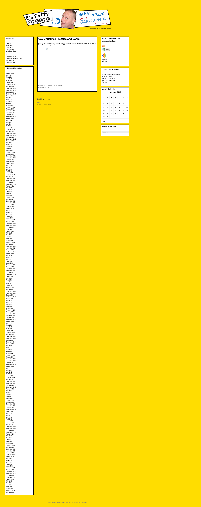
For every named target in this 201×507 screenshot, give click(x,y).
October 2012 (10, 385)
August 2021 (10, 186)
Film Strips (9, 47)
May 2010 (9, 440)
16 (103, 110)
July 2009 (9, 458)
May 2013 (9, 372)
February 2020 (10, 220)
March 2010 (9, 443)
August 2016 (10, 299)
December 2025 (10, 88)
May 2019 (9, 237)
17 (107, 110)
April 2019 (9, 238)
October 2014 (10, 340)
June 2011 (9, 415)
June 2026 (9, 77)
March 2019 (9, 240)
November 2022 (10, 158)
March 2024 (9, 128)
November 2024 (10, 113)
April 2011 (9, 419)
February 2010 (10, 445)
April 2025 (9, 103)
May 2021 (9, 191)
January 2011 (10, 424)
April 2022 (9, 171)
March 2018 (9, 263)
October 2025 (10, 92)
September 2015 (11, 319)
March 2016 (9, 308)
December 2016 (10, 291)
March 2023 (9, 150)
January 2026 (10, 86)
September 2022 (11, 161)
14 (123, 107)
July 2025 (9, 98)
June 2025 (9, 99)
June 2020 (9, 212)
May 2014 (9, 349)
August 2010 (10, 434)
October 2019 (10, 227)
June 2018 (9, 257)
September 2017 (11, 274)
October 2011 (10, 408)
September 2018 (11, 252)
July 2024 (9, 120)
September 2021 (11, 184)
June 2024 (9, 122)
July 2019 (9, 233)
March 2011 (9, 421)
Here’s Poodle (10, 49)
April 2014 (9, 351)
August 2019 (10, 231)
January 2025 (10, 109)
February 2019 (10, 242)
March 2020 (9, 218)
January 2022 (10, 176)
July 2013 (9, 368)
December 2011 (10, 404)
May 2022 (9, 169)
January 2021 (10, 199)
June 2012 (9, 393)
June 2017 (9, 280)
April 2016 (9, 306)
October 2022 (10, 160)
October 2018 (10, 250)
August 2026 (10, 73)
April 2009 (9, 464)
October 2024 (10, 114)
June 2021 (9, 190)
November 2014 (10, 338)
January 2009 (10, 470)
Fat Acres (9, 45)
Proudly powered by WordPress (56, 502)
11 (111, 107)
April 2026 (9, 81)
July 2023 (9, 143)
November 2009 (10, 451)
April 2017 (9, 284)
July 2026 (9, 75)
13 (119, 107)
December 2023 (10, 133)
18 (111, 110)
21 (123, 110)
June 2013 (9, 370)
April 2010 (9, 441)
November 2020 (10, 203)
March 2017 (9, 285)
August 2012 (10, 389)
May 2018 (9, 259)
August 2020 (10, 208)
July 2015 (9, 323)
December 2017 (10, 269)
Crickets (47, 87)
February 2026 (10, 84)
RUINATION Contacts (108, 78)
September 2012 (11, 387)
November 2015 (10, 315)
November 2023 (10, 135)
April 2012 (9, 396)
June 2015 (9, 325)
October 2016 (10, 295)
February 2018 (10, 265)
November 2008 (10, 473)
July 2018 (9, 255)
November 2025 (10, 90)
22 (127, 110)
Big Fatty (60, 85)
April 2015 (9, 329)
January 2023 (10, 154)
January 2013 (10, 379)
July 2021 (9, 188)
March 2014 (9, 353)
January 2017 (10, 289)
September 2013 (11, 364)
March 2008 (9, 488)
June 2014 (9, 347)
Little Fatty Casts (11, 51)
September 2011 (11, 409)
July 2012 (9, 391)
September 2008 (11, 477)
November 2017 (10, 270)
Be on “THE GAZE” (107, 76)
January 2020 (10, 222)
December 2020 (10, 201)
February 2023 (10, 152)
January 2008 (10, 492)
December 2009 (10, 449)
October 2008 (10, 475)
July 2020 (9, 210)
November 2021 (10, 180)
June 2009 (9, 460)
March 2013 (9, 376)
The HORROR (10, 60)
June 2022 (9, 167)
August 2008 (10, 479)
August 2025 (10, 96)
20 (119, 110)
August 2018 (10, 253)
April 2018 (9, 261)
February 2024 (10, 129)
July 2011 (9, 413)
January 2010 (10, 447)
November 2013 (10, 361)
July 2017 (9, 278)
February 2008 (10, 490)
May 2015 (9, 327)
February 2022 (10, 175)
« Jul (103, 122)
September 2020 (11, 207)
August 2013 (10, 366)
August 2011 (10, 411)
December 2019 (10, 223)
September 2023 (11, 139)
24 (107, 113)
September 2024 (11, 116)
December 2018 (10, 246)
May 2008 (9, 485)
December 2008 (10, 471)
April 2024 (9, 126)
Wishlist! (104, 82)
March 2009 (9, 466)
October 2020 (10, 205)
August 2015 (10, 321)
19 (115, 110)
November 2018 (10, 248)
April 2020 (9, 216)
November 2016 (10, 293)
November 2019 (10, 225)
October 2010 (10, 430)
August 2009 (10, 456)
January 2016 (10, 312)
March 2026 (9, 83)
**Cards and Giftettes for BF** (111, 74)
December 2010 (10, 426)
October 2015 (10, 317)
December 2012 (10, 381)
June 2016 (9, 302)
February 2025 (10, 107)
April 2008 (9, 486)
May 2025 (9, 101)
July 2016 (9, 300)
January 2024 (10, 131)
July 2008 (9, 481)
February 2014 (10, 355)
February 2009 (10, 468)
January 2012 (10, 402)
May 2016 (9, 304)
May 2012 (9, 394)
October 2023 (10, 137)
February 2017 (10, 287)
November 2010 (10, 428)
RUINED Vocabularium (108, 80)
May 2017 (9, 282)
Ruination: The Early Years (14, 58)
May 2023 (9, 146)
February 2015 (10, 332)
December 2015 (10, 314)
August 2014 (10, 344)
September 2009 (11, 455)
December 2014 (10, 336)
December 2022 (10, 156)
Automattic (84, 502)
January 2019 (10, 244)
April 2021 (9, 193)
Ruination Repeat (11, 57)
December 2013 (10, 359)
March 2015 (9, 331)
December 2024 (10, 111)
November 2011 (10, 406)
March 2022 (9, 173)
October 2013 (10, 362)
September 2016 (11, 297)
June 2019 (9, 235)
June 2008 (9, 483)
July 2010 (9, 436)
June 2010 (9, 438)
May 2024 (9, 124)
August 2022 (10, 163)
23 (103, 113)
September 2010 (11, 432)
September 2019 (11, 229)
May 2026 (9, 79)
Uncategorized (10, 62)
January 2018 (10, 267)
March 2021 (9, 195)
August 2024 (10, 118)
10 (107, 107)
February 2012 (10, 400)
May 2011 (9, 417)
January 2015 (10, 334)
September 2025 (11, 94)
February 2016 (10, 310)
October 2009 (10, 453)
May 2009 (9, 462)
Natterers (9, 53)
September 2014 (11, 342)
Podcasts (9, 55)
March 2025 (9, 105)
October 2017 (10, 272)
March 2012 (9, 398)
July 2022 (9, 165)
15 (127, 107)
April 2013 (9, 374)
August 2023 (10, 141)
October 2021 (10, 182)
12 (115, 107)
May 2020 (9, 214)
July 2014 (9, 346)
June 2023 (9, 145)
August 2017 (10, 276)
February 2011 (10, 423)
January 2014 (10, 357)
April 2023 (9, 148)
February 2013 (10, 378)
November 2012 (10, 383)
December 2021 (10, 178)
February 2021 (10, 197)
